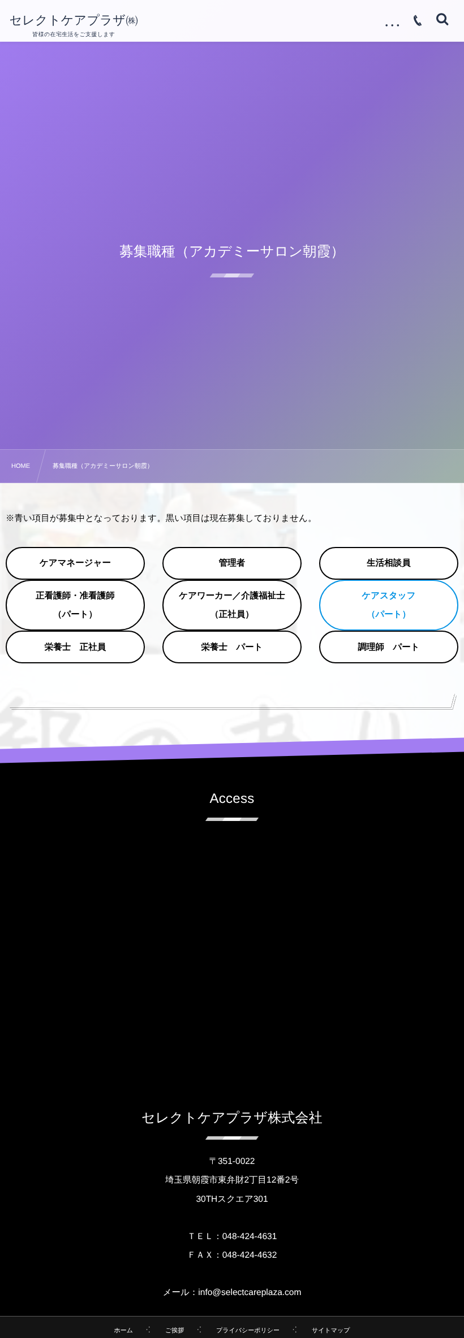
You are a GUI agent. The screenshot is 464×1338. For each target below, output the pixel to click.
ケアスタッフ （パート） (393, 605)
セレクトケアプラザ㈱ (73, 20)
